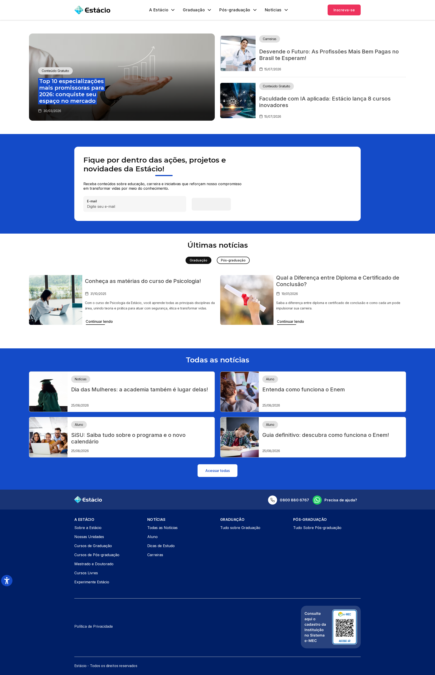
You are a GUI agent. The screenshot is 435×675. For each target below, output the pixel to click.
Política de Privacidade (93, 626)
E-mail (92, 201)
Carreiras (155, 555)
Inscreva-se (344, 10)
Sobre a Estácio (88, 527)
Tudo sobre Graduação (240, 527)
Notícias (273, 10)
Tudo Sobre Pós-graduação (317, 527)
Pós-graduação (234, 10)
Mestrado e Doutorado (94, 564)
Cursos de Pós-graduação (96, 555)
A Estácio (159, 10)
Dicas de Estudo (161, 545)
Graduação (194, 10)
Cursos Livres (86, 573)
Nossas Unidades (89, 536)
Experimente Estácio (91, 582)
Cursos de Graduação (93, 545)
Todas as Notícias (162, 527)
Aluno (152, 536)
